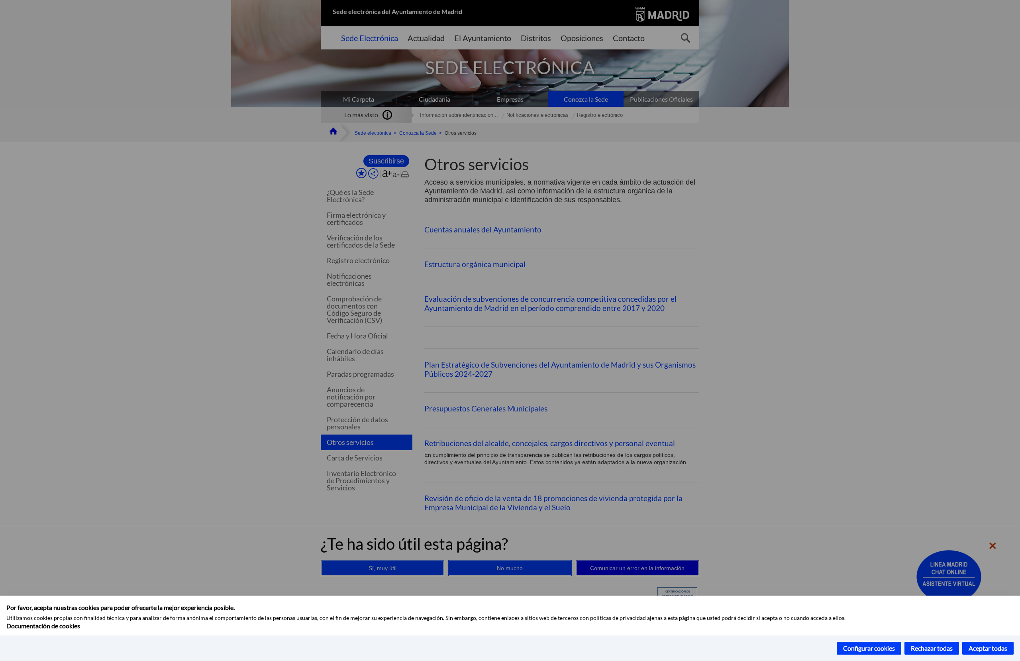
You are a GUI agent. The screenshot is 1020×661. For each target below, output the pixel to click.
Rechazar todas (932, 648)
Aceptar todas (988, 648)
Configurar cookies (869, 648)
